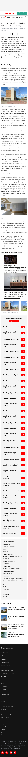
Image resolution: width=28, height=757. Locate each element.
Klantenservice (4, 652)
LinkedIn (3, 729)
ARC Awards (4, 692)
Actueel (3, 676)
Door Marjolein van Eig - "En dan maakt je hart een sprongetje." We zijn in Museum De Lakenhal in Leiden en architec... (15, 296)
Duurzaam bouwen (5, 665)
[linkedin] (11, 752)
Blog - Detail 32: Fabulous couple (13, 292)
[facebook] (2, 752)
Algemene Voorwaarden (15, 746)
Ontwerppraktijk (5, 662)
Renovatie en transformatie (7, 673)
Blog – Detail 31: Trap (10, 265)
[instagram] (6, 752)
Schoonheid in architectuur (7, 706)
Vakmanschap (4, 709)
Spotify (3, 734)
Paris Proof (3, 704)
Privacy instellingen (15, 748)
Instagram (3, 732)
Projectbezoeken (5, 694)
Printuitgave (4, 686)
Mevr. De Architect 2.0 (6, 717)
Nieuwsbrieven (7, 648)
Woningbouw (4, 667)
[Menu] (2, 13)
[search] (25, 17)
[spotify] (15, 752)
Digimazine (4, 689)
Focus (3, 701)
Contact (3, 655)
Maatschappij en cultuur (7, 670)
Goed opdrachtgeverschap (7, 712)
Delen (15, 34)
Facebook (3, 726)
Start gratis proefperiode (22, 13)
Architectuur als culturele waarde (9, 714)
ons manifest (4, 743)
